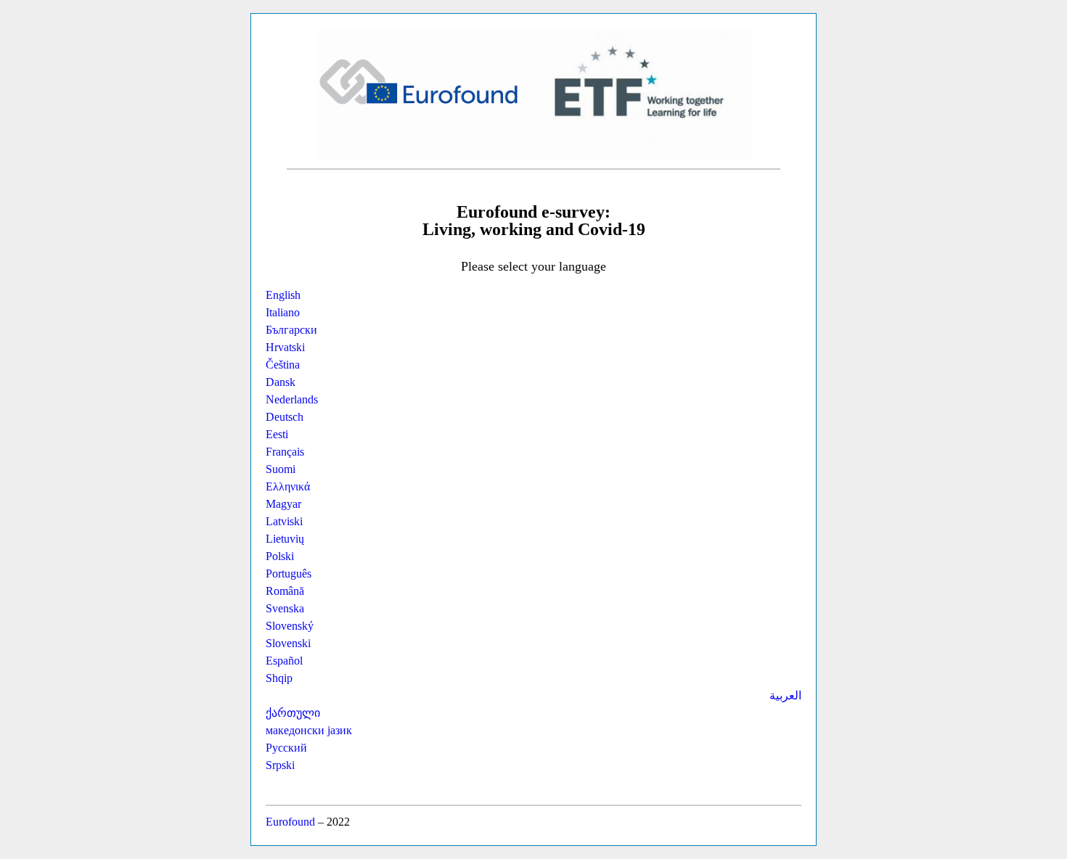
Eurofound (290, 821)
